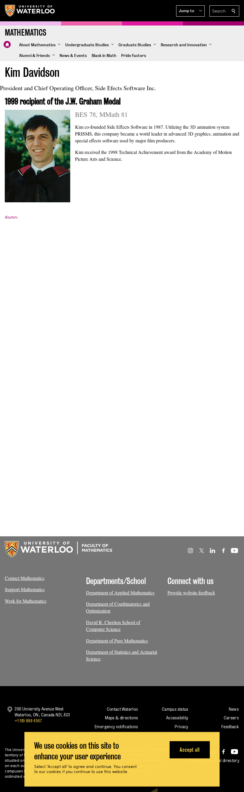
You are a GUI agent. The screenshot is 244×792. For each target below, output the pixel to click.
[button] (190, 11)
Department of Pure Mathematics (117, 640)
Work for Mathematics (25, 601)
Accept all (190, 749)
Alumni (11, 217)
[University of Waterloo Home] (30, 11)
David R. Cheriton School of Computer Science (113, 625)
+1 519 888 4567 (28, 720)
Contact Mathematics (24, 578)
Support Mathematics (25, 589)
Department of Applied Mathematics (120, 592)
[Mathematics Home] (7, 44)
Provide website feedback (191, 592)
